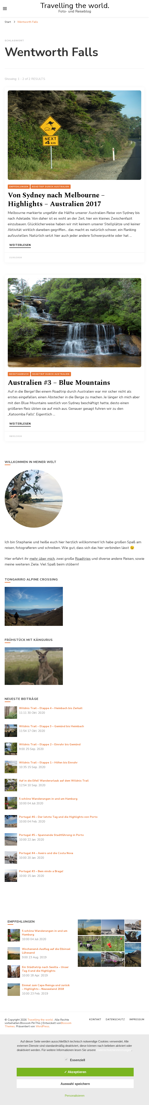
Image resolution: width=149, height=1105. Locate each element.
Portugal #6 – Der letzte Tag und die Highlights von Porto (58, 817)
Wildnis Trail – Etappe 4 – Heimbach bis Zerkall (50, 708)
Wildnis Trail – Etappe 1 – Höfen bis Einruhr (48, 762)
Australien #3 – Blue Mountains (59, 382)
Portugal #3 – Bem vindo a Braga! (41, 871)
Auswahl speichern (75, 1084)
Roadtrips (83, 558)
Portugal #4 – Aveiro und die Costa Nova (46, 853)
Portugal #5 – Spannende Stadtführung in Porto (51, 835)
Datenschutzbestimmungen (113, 1050)
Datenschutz (115, 1019)
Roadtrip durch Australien (50, 186)
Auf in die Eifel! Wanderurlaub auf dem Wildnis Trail (54, 781)
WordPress (42, 1026)
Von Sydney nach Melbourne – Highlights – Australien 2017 (56, 199)
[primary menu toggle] (5, 8)
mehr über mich (42, 558)
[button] (89, 927)
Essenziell (77, 1060)
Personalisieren (74, 1095)
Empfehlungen (18, 186)
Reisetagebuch (19, 374)
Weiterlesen (20, 245)
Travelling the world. (74, 6)
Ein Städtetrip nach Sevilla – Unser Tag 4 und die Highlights (45, 969)
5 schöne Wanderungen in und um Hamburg (48, 799)
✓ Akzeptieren (75, 1072)
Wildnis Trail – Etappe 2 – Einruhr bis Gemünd (50, 744)
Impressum (136, 1019)
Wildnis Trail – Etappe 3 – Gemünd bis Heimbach (51, 726)
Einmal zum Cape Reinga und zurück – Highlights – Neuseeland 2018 (46, 987)
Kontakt (95, 1019)
